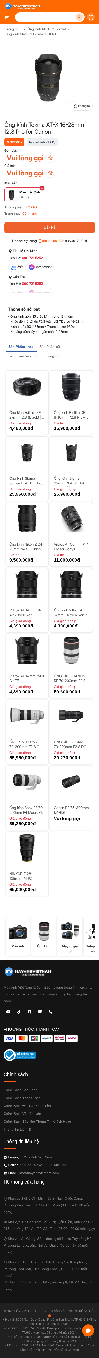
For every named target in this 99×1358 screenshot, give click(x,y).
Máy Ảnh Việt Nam (38, 1157)
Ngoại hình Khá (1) (42, 142)
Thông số (51, 356)
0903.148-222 (53, 241)
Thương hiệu (13, 207)
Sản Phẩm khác (21, 347)
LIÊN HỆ (49, 227)
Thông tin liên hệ (18, 1129)
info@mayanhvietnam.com (38, 1173)
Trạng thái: (12, 213)
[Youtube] (8, 1011)
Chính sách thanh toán (22, 1098)
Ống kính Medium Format (46, 29)
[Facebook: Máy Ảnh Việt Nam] (29, 1011)
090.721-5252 (31, 1165)
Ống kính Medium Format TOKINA (31, 34)
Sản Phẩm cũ (49, 347)
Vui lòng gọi (25, 158)
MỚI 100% (14, 142)
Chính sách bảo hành (20, 1090)
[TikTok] (19, 1011)
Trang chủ (12, 29)
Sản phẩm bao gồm (23, 356)
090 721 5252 (32, 258)
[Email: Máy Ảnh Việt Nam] (40, 1011)
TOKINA (32, 207)
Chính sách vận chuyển (22, 1114)
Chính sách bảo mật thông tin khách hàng (37, 1121)
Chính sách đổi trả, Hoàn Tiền (27, 1106)
